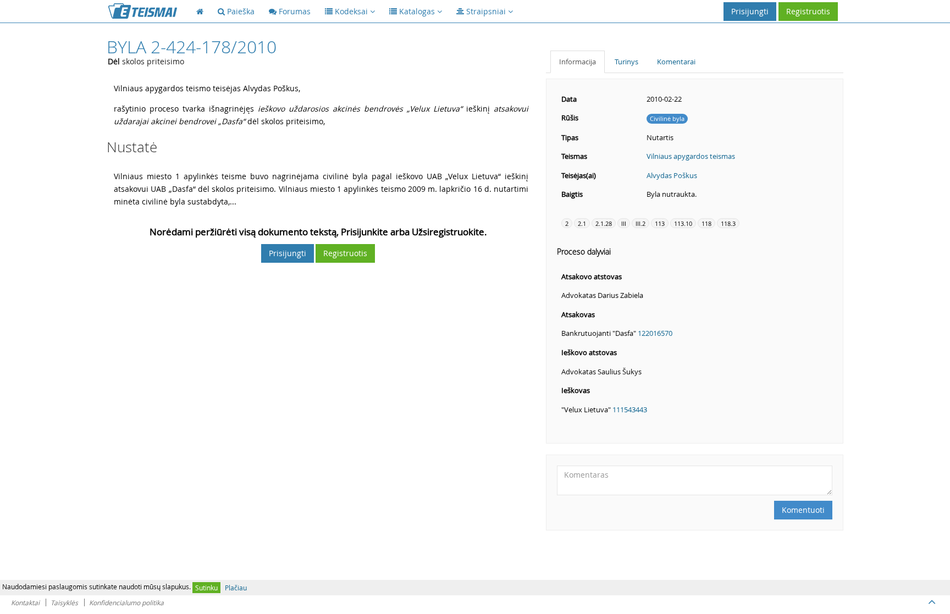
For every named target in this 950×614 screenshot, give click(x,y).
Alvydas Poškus (672, 175)
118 (706, 223)
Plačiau (236, 587)
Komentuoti (803, 510)
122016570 (655, 333)
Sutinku (206, 587)
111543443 (629, 409)
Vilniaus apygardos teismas (691, 156)
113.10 (683, 223)
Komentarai (676, 62)
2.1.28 (603, 223)
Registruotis (808, 11)
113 (660, 223)
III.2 (640, 223)
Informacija (577, 62)
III (623, 223)
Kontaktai (25, 602)
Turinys (626, 62)
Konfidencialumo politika (126, 602)
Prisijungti (750, 11)
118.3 (728, 223)
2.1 (582, 223)
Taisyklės (64, 602)
